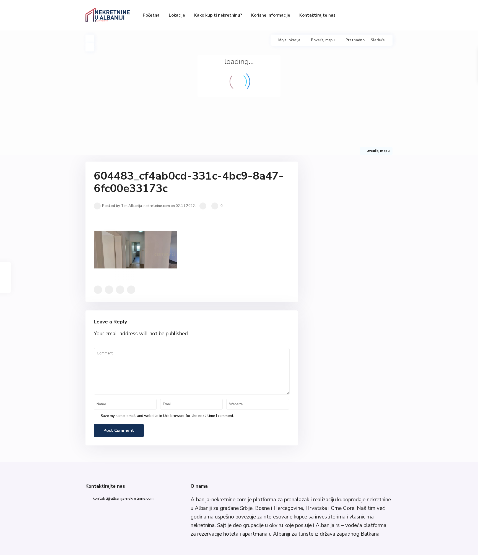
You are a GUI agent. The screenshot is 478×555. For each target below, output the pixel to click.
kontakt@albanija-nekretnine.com (123, 498)
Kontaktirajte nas (317, 15)
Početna (151, 15)
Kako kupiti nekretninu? (218, 15)
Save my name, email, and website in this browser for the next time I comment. (168, 416)
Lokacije (177, 15)
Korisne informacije (270, 15)
